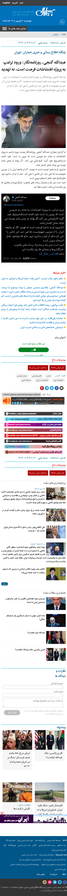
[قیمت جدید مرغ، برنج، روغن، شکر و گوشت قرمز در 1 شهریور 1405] (56, 515)
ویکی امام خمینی (60, 869)
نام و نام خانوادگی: (56, 683)
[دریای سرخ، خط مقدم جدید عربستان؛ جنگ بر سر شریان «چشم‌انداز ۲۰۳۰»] (17, 740)
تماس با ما (41, 874)
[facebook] (64, 882)
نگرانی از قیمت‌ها (21, 809)
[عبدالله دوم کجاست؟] (56, 637)
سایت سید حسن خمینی (29, 854)
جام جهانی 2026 (57, 368)
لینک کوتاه (46, 394)
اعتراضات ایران (58, 380)
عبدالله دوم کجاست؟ (36, 633)
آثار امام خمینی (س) (59, 850)
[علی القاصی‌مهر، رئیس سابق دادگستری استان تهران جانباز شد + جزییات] (56, 531)
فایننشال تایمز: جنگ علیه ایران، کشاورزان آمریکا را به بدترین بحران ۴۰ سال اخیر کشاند (49, 812)
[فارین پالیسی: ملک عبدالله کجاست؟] (56, 654)
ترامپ (49, 375)
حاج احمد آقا (10, 840)
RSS (64, 874)
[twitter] (59, 882)
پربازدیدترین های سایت (54, 483)
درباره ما (53, 874)
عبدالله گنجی (26, 380)
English (6, 3)
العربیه (15, 3)
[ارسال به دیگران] (61, 388)
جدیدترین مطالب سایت (54, 593)
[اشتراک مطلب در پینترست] (42, 388)
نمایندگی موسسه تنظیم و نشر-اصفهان (53, 864)
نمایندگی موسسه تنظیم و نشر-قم (30, 859)
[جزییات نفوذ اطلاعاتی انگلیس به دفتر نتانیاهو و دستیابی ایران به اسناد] (56, 603)
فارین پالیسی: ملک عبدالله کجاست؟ (30, 650)
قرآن (4, 845)
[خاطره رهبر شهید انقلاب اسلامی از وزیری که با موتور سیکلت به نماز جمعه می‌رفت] (56, 573)
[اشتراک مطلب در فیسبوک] (56, 388)
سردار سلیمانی (22, 375)
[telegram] (54, 882)
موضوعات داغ (59, 360)
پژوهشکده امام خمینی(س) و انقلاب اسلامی (24, 864)
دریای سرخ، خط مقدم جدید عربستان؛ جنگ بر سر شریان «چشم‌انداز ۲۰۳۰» (18, 759)
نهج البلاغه (12, 845)
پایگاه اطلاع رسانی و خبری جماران (30, 887)
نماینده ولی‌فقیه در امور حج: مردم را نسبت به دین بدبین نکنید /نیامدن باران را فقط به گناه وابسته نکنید (33, 320)
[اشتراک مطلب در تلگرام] (47, 388)
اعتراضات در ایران (42, 380)
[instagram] (44, 882)
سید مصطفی (61, 845)
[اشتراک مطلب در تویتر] (51, 388)
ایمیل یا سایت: (58, 691)
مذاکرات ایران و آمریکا (38, 368)
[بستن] (2, 813)
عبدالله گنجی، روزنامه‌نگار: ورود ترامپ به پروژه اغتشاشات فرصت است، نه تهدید (33, 66)
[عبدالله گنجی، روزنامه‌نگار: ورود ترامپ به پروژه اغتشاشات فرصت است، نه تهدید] (33, 126)
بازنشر (55, 34)
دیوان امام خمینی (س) (25, 840)
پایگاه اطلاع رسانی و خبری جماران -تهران (40, 52)
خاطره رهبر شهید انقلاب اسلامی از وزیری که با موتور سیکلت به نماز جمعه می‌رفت (23, 570)
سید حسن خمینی (24, 845)
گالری (34, 845)
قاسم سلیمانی (36, 375)
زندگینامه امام (40, 840)
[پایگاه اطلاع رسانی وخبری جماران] (33, 12)
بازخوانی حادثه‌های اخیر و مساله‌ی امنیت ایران (41, 327)
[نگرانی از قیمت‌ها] (17, 792)
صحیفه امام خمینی (54, 840)
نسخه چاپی (43, 43)
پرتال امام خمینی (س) (46, 854)
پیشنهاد (61, 727)
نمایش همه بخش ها (17, 29)
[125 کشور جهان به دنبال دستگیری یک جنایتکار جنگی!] (56, 620)
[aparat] (49, 882)
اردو (21, 3)
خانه (64, 34)
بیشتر (5, 583)
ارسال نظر (12, 712)
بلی (32, 350)
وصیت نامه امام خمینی (46, 845)
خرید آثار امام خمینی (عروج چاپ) (54, 859)
